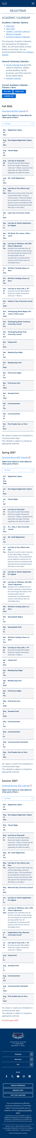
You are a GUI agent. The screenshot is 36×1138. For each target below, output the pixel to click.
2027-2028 (10, 29)
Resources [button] (18, 1059)
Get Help (22, 1128)
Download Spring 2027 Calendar (15, 457)
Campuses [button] (18, 1054)
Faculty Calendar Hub (14, 65)
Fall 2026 (7, 91)
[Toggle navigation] (33, 3)
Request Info (18, 1090)
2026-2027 (10, 26)
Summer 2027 (9, 96)
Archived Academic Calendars (18, 37)
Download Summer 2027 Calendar (16, 785)
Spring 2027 (19, 91)
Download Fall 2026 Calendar (14, 111)
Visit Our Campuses (18, 1095)
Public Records (26, 1130)
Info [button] (18, 1064)
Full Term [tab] (7, 124)
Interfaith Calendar (13, 78)
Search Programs (18, 1085)
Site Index (29, 1128)
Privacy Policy (9, 1126)
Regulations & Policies (23, 1126)
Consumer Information (10, 1128)
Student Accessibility (13, 1130)
